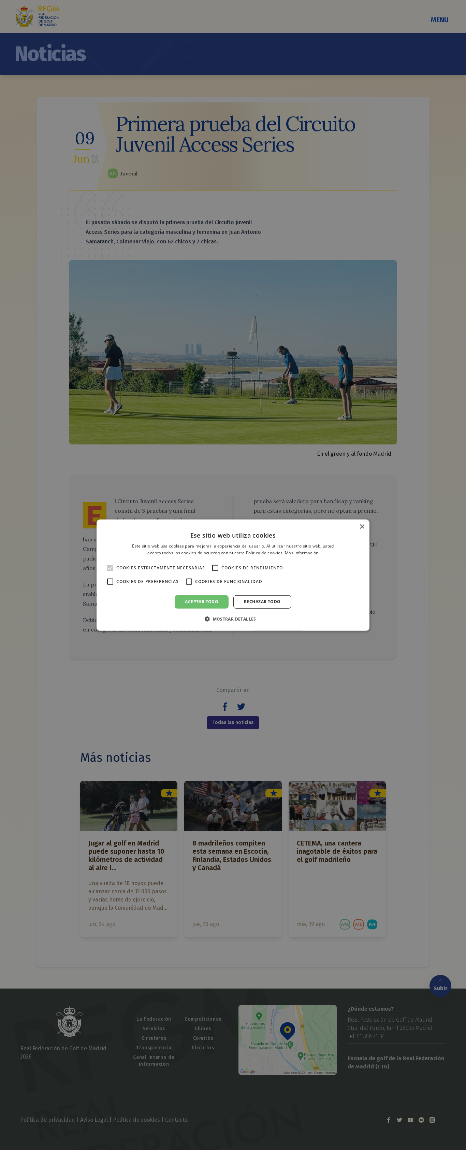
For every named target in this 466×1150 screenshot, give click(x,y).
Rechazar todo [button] (262, 602)
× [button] (361, 526)
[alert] (233, 575)
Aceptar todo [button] (201, 602)
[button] (233, 618)
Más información (302, 553)
